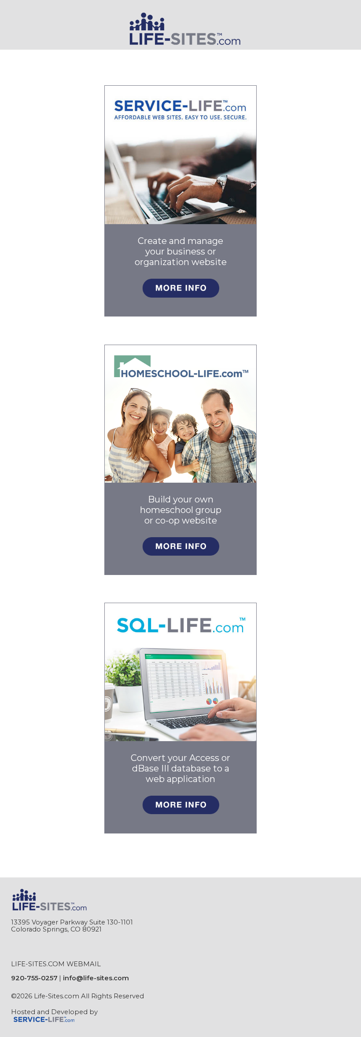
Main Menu (33, 55)
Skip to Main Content (52, 1003)
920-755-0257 (34, 978)
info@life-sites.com (96, 978)
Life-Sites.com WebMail (56, 964)
